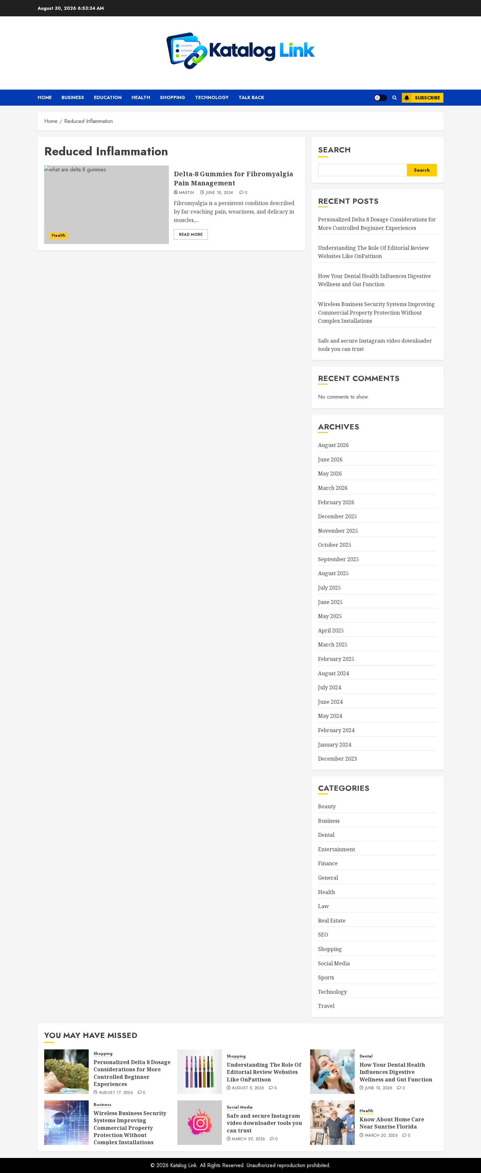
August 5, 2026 (248, 1088)
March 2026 (332, 488)
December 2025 (337, 516)
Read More (191, 234)
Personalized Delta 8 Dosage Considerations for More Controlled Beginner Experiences (132, 1073)
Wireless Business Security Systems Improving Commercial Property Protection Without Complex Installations (376, 312)
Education (108, 97)
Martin (186, 193)
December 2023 (337, 758)
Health (141, 97)
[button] (394, 97)
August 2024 (333, 673)
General (328, 877)
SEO (323, 934)
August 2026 (333, 445)
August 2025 (333, 573)
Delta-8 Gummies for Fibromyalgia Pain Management (233, 178)
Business (73, 97)
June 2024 (330, 701)
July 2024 (329, 687)
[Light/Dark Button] (380, 98)
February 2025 (336, 659)
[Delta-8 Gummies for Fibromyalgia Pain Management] (106, 204)
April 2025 (331, 630)
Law (323, 906)
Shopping (172, 97)
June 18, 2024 (219, 193)
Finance (328, 863)
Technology (212, 97)
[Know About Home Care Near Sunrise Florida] (332, 1122)
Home (45, 97)
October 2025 (334, 544)
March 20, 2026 (381, 1135)
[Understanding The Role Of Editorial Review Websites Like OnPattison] (199, 1071)
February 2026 (336, 502)
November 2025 (338, 530)
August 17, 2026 (116, 1092)
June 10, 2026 (379, 1088)
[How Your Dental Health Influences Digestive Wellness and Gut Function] (332, 1071)
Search (334, 149)
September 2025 (338, 559)
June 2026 (330, 459)
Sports (326, 977)
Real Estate (332, 920)
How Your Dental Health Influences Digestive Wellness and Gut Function (374, 280)
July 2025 (329, 587)
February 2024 (336, 730)
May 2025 (330, 616)
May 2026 (330, 473)
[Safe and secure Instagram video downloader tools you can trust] (199, 1122)
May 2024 (330, 715)
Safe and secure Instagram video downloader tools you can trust (264, 1123)
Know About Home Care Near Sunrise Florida (392, 1123)
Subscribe (427, 98)
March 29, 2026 (248, 1139)
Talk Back (251, 97)
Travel (326, 1005)
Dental (326, 834)
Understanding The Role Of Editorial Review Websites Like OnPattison (264, 1072)
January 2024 (334, 744)
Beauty (327, 806)
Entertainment (336, 849)
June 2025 (330, 602)
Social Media (334, 963)
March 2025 (332, 644)
